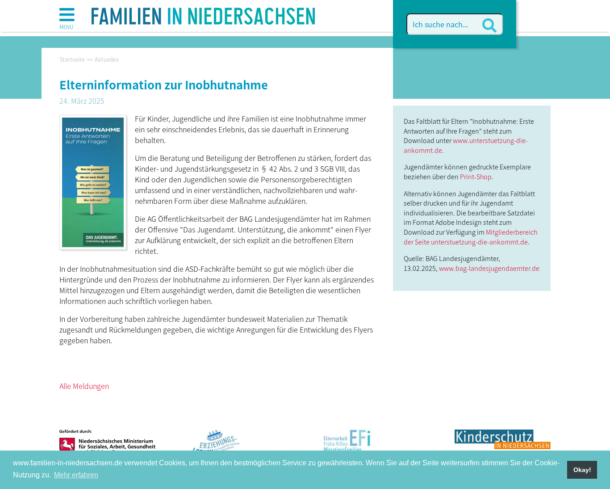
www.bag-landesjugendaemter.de (489, 268)
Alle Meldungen (84, 385)
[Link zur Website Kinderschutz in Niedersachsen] (502, 447)
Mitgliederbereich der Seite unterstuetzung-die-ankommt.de (470, 236)
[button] (66, 18)
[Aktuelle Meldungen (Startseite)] (203, 13)
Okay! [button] (582, 469)
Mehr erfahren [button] (76, 475)
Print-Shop (476, 176)
